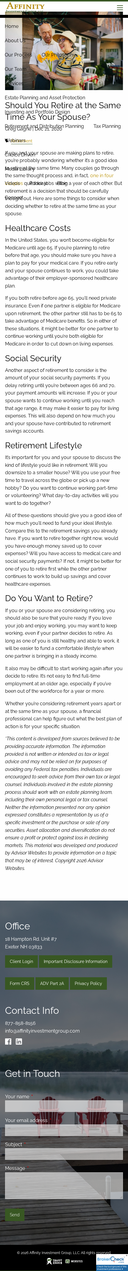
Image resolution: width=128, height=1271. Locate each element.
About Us (15, 40)
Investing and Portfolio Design (37, 112)
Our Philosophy (59, 55)
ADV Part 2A (52, 983)
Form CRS (19, 983)
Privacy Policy (88, 983)
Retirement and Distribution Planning (44, 126)
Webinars (15, 140)
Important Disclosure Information (75, 961)
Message (38, 1168)
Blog (62, 183)
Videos (12, 183)
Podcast (38, 183)
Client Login (21, 961)
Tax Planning (107, 126)
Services (14, 83)
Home (11, 26)
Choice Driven (20, 155)
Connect (14, 197)
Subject (36, 1144)
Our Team (15, 69)
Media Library (20, 169)
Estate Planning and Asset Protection (45, 97)
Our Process (18, 55)
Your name (40, 1096)
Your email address (49, 1120)
